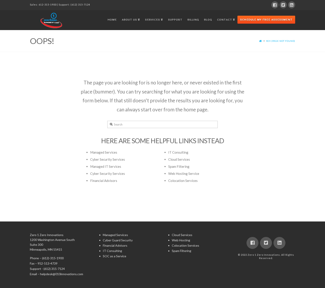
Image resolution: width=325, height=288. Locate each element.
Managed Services (103, 152)
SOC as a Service (114, 256)
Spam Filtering (178, 166)
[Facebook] (274, 4)
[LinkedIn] (291, 4)
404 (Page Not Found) (280, 41)
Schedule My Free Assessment (266, 20)
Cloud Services (179, 159)
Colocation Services (183, 181)
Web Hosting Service (183, 173)
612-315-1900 (47, 4)
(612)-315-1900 (53, 258)
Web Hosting (181, 240)
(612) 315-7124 (80, 4)
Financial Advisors (103, 181)
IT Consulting (178, 152)
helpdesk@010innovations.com (61, 274)
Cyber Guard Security (118, 240)
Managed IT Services (105, 166)
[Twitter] (283, 4)
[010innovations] (52, 20)
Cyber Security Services (107, 159)
